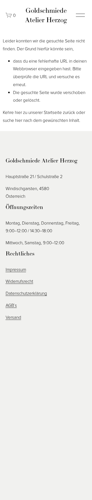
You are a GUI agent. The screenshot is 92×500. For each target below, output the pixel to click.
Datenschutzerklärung (26, 293)
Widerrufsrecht (19, 281)
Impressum (16, 269)
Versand (13, 317)
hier (18, 112)
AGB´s (11, 305)
